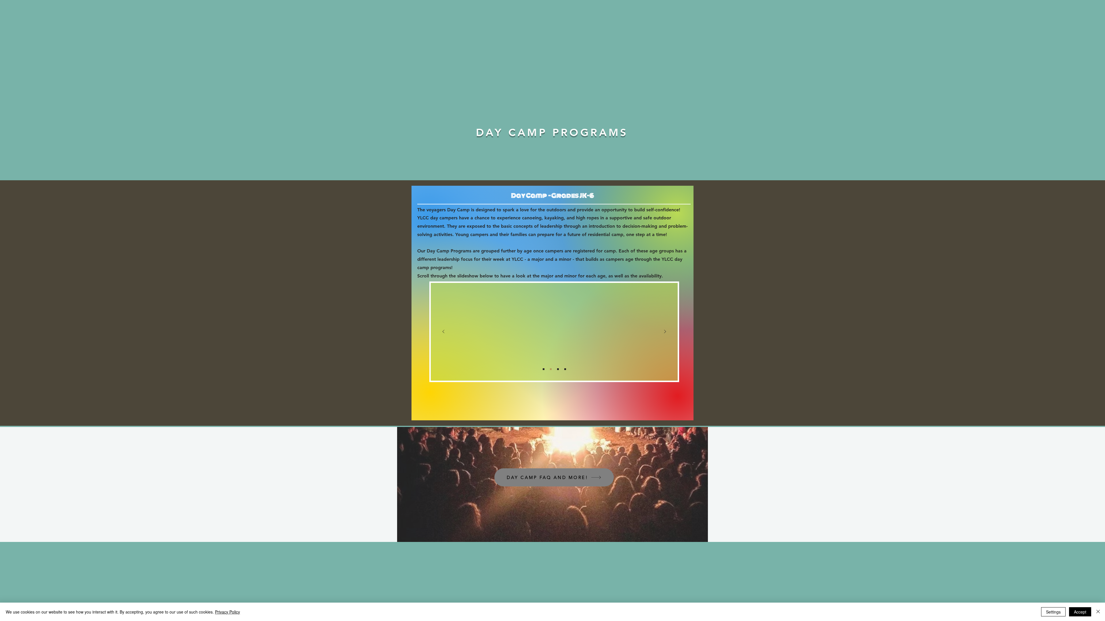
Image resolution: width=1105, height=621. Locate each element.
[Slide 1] (543, 369)
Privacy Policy (227, 612)
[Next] (665, 332)
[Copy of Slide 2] (565, 369)
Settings (1053, 612)
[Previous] (443, 332)
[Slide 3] (558, 369)
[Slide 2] (551, 369)
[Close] (1098, 611)
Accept (1080, 612)
